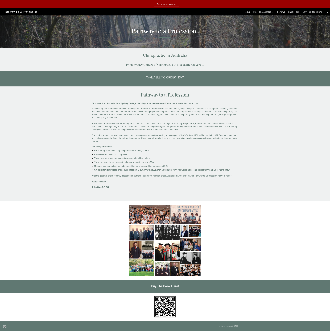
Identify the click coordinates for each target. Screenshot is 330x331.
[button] (327, 12)
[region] (165, 4)
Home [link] (247, 11)
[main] (165, 32)
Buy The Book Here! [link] (312, 11)
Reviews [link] (281, 11)
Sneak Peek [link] (293, 11)
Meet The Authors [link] (262, 11)
